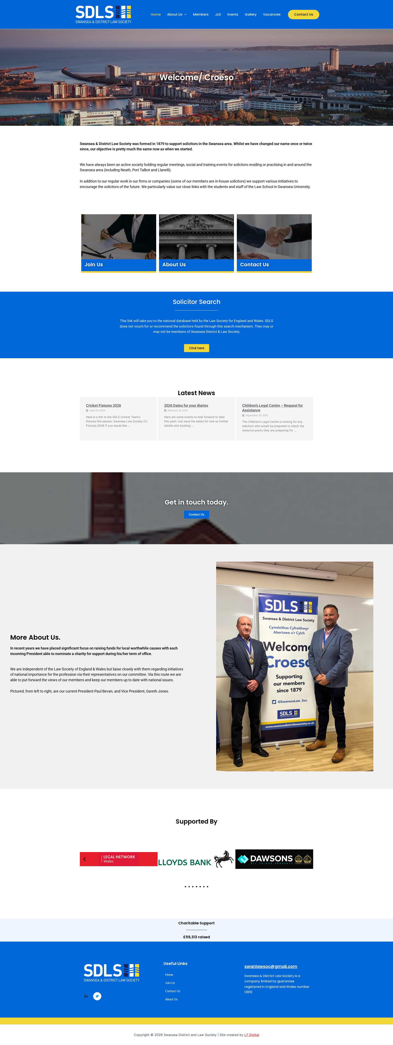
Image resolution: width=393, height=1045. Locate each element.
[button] (184, 14)
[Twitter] (97, 996)
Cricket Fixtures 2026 (103, 405)
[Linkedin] (86, 996)
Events (232, 14)
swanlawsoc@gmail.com (270, 966)
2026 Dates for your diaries (186, 405)
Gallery (250, 14)
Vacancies (272, 14)
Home (156, 14)
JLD (218, 14)
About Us (174, 14)
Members (201, 14)
